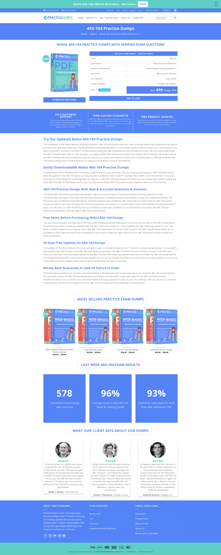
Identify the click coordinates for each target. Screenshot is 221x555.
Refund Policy (112, 18)
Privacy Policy (141, 518)
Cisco (141, 10)
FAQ (101, 18)
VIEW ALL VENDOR (152, 10)
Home (80, 18)
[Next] (177, 333)
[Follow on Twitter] (55, 536)
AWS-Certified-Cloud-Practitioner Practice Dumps (59, 350)
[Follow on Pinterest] (64, 536)
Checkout (93, 523)
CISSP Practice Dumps (93, 350)
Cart (91, 518)
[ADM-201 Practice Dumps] (161, 326)
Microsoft (110, 10)
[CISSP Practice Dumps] (93, 326)
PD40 (143, 4)
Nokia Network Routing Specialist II (120, 34)
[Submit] (175, 18)
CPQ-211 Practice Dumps (127, 350)
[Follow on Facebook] (46, 536)
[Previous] (44, 333)
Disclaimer (140, 513)
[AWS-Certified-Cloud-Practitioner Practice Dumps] (59, 326)
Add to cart (133, 98)
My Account (95, 513)
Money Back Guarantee (146, 533)
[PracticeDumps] (58, 17)
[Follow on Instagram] (50, 536)
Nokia (93, 34)
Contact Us (91, 18)
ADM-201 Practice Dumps (162, 350)
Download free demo (64, 99)
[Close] (216, 4)
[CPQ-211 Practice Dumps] (127, 326)
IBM (118, 10)
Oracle (124, 10)
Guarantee (138, 18)
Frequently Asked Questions (102, 528)
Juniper (133, 10)
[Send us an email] (59, 536)
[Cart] (175, 10)
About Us (125, 18)
